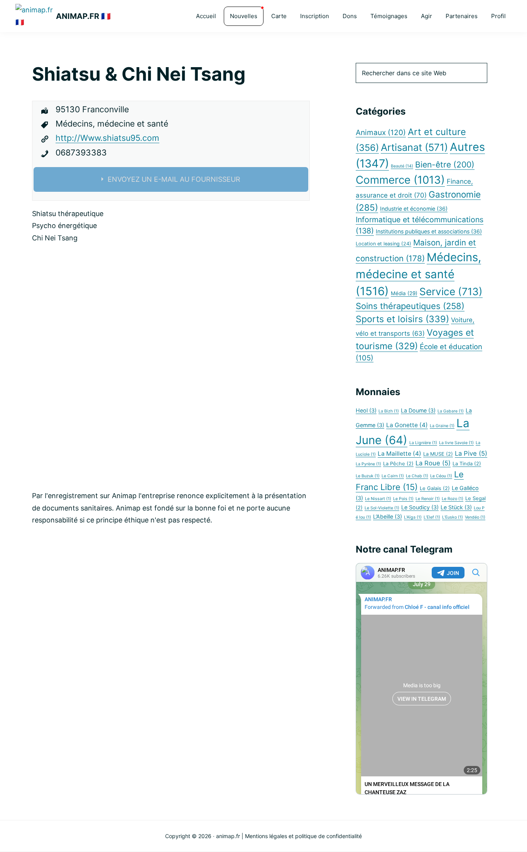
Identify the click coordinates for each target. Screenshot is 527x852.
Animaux (381, 132)
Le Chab (417, 475)
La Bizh (388, 411)
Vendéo (475, 517)
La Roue (433, 463)
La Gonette (407, 425)
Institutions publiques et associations (429, 231)
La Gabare (450, 411)
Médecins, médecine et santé (418, 274)
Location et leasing (383, 244)
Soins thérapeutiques (410, 306)
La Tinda (467, 464)
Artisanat (414, 147)
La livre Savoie (456, 442)
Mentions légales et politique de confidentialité (303, 836)
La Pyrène (368, 464)
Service (451, 292)
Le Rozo (452, 498)
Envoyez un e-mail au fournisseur (174, 179)
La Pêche (398, 464)
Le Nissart (378, 498)
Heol (366, 410)
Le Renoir (428, 498)
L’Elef (432, 517)
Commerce (400, 179)
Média (404, 293)
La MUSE (438, 454)
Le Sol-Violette (382, 508)
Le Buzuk (368, 475)
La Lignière (423, 442)
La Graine (442, 425)
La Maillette (399, 453)
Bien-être (445, 164)
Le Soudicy (420, 507)
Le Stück (456, 507)
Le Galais (435, 488)
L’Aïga (413, 517)
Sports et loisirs (402, 319)
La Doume (418, 410)
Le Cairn (393, 475)
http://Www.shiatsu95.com (107, 138)
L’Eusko (452, 517)
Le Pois (403, 498)
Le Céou (441, 475)
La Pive (471, 453)
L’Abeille (387, 516)
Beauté (402, 166)
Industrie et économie (414, 208)
